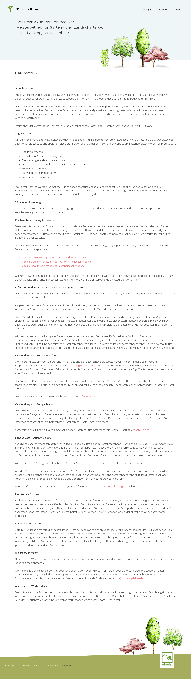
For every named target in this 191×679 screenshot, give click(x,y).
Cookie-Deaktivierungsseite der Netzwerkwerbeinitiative (54, 257)
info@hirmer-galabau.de (129, 578)
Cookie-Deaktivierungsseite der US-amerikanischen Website (57, 261)
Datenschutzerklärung (110, 486)
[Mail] (162, 652)
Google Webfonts (84, 365)
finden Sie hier (90, 396)
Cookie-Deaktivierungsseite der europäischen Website (53, 265)
